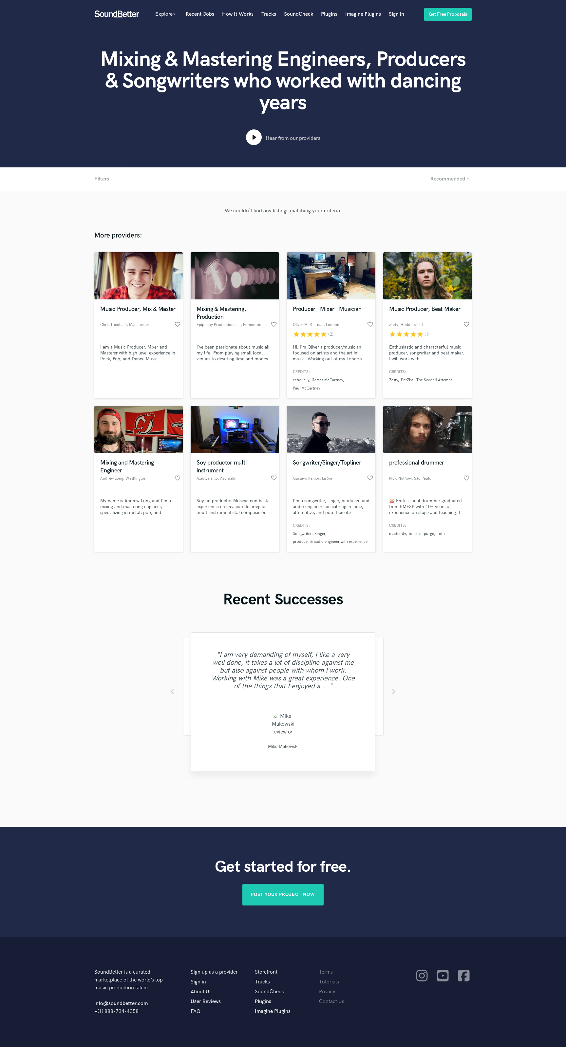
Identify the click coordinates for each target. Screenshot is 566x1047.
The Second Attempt (434, 380)
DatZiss (407, 380)
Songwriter (302, 533)
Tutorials (329, 982)
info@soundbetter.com (121, 1003)
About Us (201, 992)
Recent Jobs (200, 14)
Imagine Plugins (363, 14)
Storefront (266, 972)
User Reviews (206, 1002)
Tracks (268, 14)
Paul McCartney (306, 388)
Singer (319, 533)
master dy (397, 533)
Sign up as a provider (214, 972)
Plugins (329, 14)
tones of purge (421, 533)
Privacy (327, 992)
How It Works (238, 14)
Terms (326, 972)
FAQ (195, 1011)
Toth (441, 533)
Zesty (393, 380)
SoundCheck (298, 14)
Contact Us (331, 1002)
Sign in (396, 14)
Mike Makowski (283, 746)
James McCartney (327, 380)
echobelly (301, 380)
